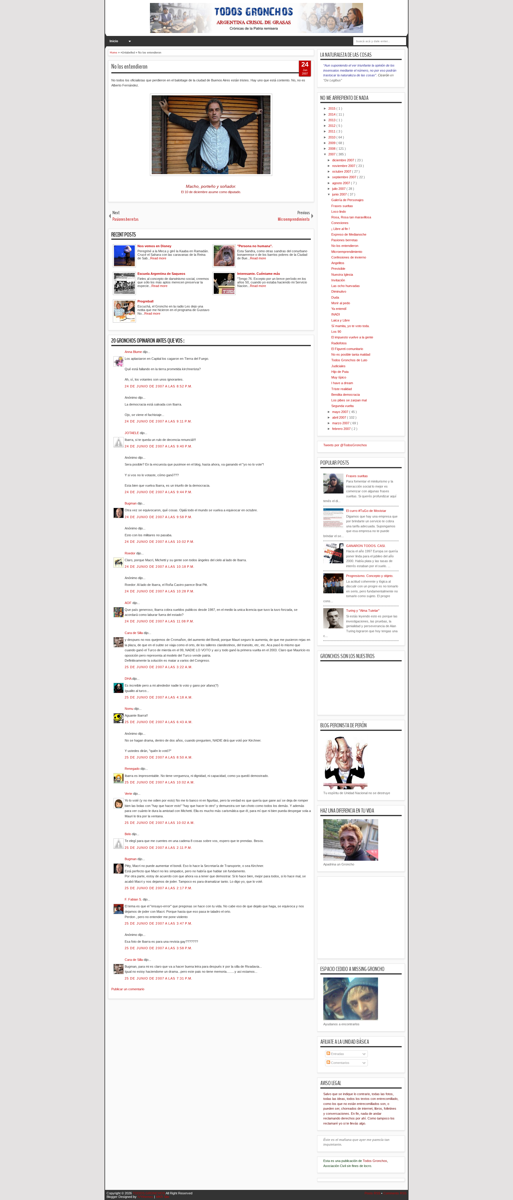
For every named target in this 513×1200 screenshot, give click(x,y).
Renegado (132, 768)
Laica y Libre (340, 320)
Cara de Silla (134, 633)
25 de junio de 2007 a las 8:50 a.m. (159, 757)
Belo (128, 834)
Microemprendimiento (346, 251)
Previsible (338, 268)
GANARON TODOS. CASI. (366, 546)
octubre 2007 (342, 171)
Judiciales (338, 366)
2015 (332, 108)
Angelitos (337, 263)
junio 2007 (340, 194)
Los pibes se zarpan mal (349, 400)
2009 (332, 143)
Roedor (130, 553)
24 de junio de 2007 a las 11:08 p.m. (159, 621)
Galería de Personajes (347, 200)
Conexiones (340, 223)
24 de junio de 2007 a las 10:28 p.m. (160, 591)
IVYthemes (145, 1197)
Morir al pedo (340, 303)
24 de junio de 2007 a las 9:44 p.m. (159, 492)
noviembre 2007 (344, 166)
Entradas (337, 1054)
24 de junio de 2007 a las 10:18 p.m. (160, 566)
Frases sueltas (342, 206)
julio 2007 (339, 188)
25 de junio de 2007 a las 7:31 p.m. (159, 978)
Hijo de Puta (340, 371)
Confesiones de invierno (348, 257)
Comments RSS (394, 1193)
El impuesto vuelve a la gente (352, 337)
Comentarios (339, 1063)
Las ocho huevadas (345, 286)
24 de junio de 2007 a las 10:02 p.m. (160, 541)
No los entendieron (129, 66)
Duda (335, 297)
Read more (158, 258)
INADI (335, 314)
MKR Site (162, 1197)
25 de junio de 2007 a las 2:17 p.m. (159, 888)
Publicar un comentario (127, 989)
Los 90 (336, 331)
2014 (332, 114)
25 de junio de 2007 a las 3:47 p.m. (159, 923)
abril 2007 (339, 417)
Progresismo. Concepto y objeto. (369, 576)
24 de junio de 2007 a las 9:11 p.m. (158, 421)
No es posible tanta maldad (350, 354)
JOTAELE (132, 433)
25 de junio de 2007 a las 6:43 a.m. (159, 722)
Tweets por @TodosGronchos (345, 445)
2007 (332, 154)
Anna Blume (134, 352)
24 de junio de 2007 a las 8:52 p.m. (159, 386)
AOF (128, 603)
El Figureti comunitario (347, 349)
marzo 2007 (341, 423)
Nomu (129, 708)
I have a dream (342, 383)
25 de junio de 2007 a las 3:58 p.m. (159, 948)
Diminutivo (338, 291)
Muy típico (338, 377)
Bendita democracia (345, 394)
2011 (332, 131)
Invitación (338, 280)
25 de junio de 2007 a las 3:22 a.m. (159, 667)
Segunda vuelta (342, 406)
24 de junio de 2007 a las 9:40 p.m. (159, 446)
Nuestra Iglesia (342, 274)
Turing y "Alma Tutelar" (362, 610)
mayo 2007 (340, 412)
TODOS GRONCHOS (149, 1193)
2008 (332, 148)
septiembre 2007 (344, 177)
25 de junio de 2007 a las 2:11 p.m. (158, 847)
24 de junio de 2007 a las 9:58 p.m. (159, 517)
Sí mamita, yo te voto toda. (350, 326)
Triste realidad (341, 389)
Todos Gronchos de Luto (349, 360)
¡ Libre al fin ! (340, 229)
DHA (128, 678)
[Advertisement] (216, 1036)
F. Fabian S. (134, 899)
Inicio (114, 41)
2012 (332, 125)
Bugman (131, 503)
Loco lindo (338, 211)
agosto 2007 (341, 183)
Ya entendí (338, 308)
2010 (332, 137)
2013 (332, 120)
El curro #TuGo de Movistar (366, 511)
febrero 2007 (342, 429)
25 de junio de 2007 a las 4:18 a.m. (159, 697)
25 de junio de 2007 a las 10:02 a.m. (160, 782)
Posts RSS (373, 1193)
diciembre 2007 (343, 160)
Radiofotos (339, 343)
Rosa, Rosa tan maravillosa (351, 217)
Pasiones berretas (344, 240)
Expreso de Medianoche (348, 234)
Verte (129, 793)
